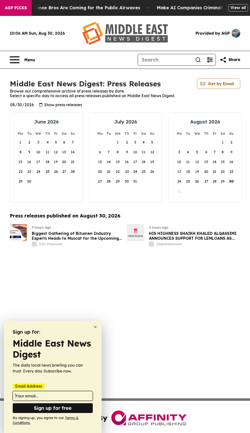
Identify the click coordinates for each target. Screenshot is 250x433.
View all (238, 7)
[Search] (198, 59)
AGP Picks (16, 7)
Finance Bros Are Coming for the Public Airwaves (85, 7)
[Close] (95, 327)
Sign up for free (53, 408)
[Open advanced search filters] (210, 59)
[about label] (34, 244)
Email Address (28, 386)
